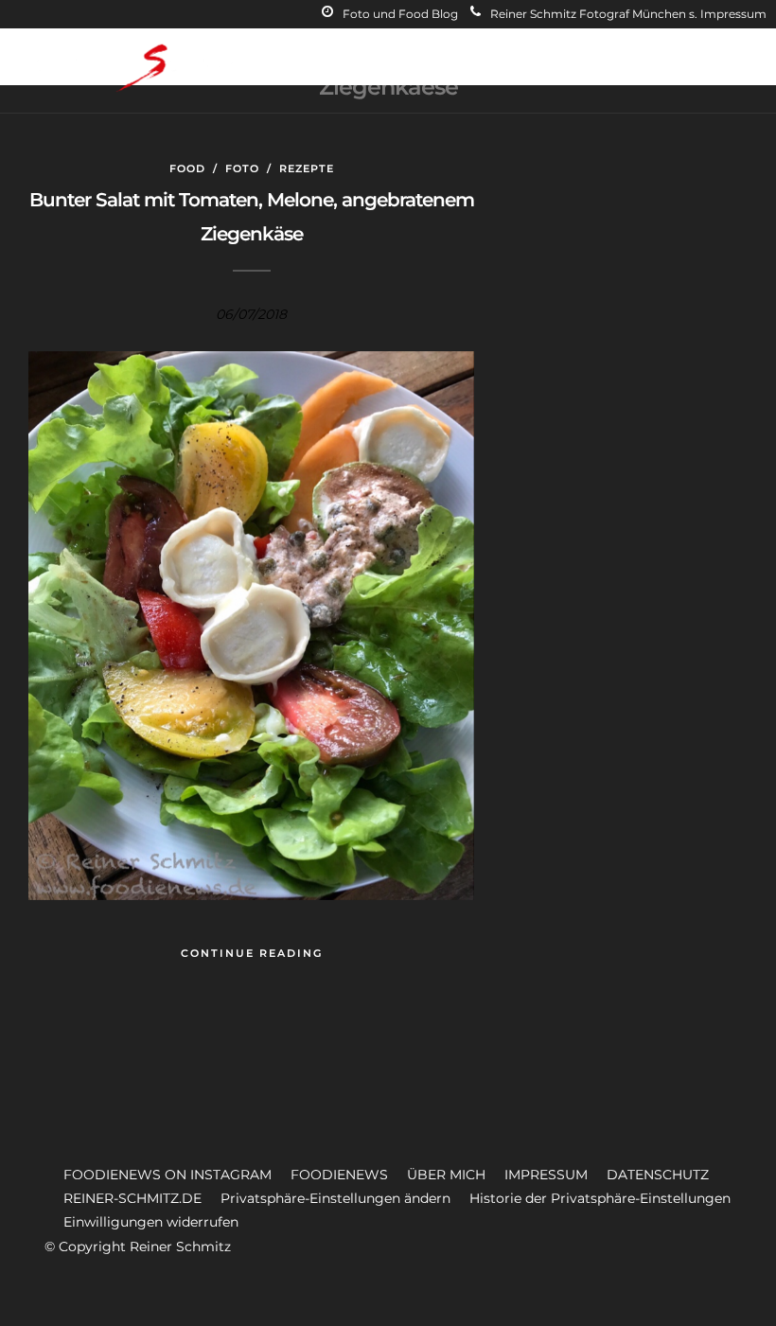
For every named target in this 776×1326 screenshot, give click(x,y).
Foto (242, 168)
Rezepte (306, 168)
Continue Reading (252, 953)
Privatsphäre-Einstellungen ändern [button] (335, 1198)
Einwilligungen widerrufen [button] (150, 1221)
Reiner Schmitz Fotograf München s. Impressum (628, 14)
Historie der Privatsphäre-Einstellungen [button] (600, 1198)
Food (187, 168)
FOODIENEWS (339, 1174)
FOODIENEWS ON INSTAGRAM (167, 1174)
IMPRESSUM (546, 1174)
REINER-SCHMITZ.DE (132, 1198)
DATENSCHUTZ (658, 1174)
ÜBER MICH (446, 1174)
